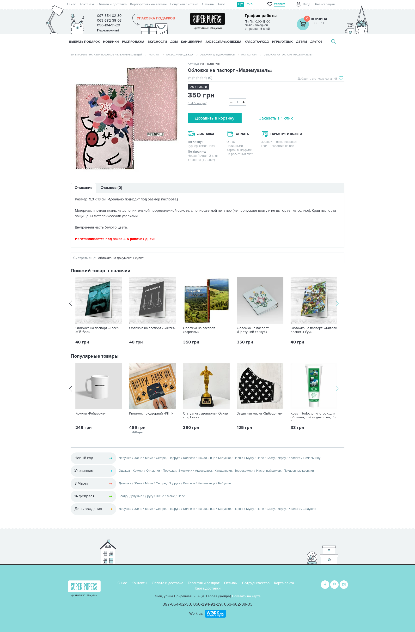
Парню (238, 458)
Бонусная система (184, 4)
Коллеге (189, 458)
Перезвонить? (108, 30)
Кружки (138, 471)
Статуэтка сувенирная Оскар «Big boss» (205, 415)
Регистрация (325, 4)
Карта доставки (207, 588)
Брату (271, 458)
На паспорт (249, 54)
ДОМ (174, 42)
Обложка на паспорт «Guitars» (152, 328)
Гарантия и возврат (204, 583)
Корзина (319, 19)
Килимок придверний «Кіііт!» (151, 413)
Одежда (124, 471)
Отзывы (208, 4)
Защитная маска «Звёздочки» (259, 413)
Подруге (174, 458)
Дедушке (309, 509)
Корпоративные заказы (148, 4)
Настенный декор (268, 471)
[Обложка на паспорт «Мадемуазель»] (126, 118)
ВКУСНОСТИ (157, 42)
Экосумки (185, 471)
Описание (83, 187)
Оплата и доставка (112, 4)
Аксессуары (203, 471)
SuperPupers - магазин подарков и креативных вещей (106, 54)
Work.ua (195, 613)
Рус (240, 4)
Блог (221, 4)
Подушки (169, 471)
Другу (282, 458)
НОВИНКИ (111, 42)
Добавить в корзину (214, 118)
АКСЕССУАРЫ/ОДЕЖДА (223, 42)
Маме (149, 458)
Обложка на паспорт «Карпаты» (199, 330)
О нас (71, 4)
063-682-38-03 (238, 604)
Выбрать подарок (84, 42)
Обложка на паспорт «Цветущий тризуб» (253, 330)
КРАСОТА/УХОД (257, 42)
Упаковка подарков (156, 18)
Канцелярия (223, 471)
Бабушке (224, 458)
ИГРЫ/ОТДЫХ (282, 42)
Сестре (161, 458)
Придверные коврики (299, 471)
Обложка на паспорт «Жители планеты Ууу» (314, 330)
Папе (260, 458)
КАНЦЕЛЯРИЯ (191, 42)
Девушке (125, 458)
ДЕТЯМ (301, 42)
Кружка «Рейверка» (90, 413)
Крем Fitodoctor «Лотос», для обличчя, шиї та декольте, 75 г (313, 417)
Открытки (153, 471)
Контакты (86, 4)
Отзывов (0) (111, 187)
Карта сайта (284, 583)
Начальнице (206, 458)
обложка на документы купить (121, 258)
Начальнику (311, 458)
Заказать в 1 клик (276, 118)
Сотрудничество (255, 583)
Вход (306, 4)
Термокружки (244, 471)
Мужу (250, 458)
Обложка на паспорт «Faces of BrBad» (97, 330)
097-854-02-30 (177, 604)
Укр (249, 4)
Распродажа (133, 42)
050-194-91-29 (207, 604)
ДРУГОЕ (316, 42)
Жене (138, 458)
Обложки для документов (217, 54)
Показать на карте (246, 596)
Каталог (154, 54)
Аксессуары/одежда (179, 54)
